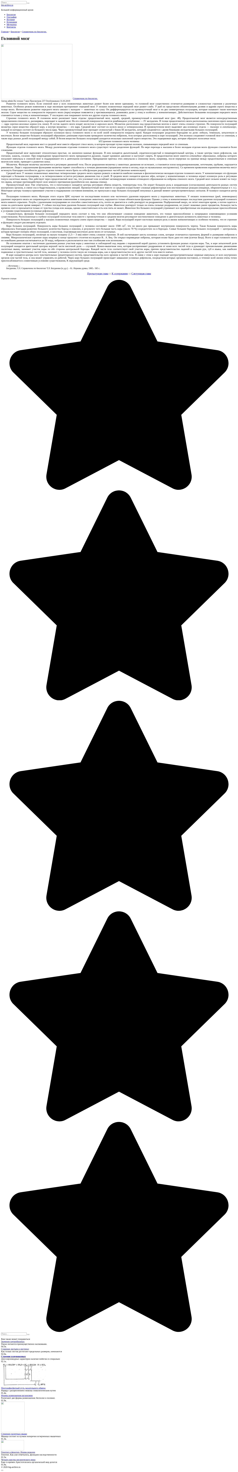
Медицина (12, 24)
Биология (11, 14)
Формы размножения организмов (17, 1395)
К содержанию (120, 273)
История (11, 19)
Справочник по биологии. (85, 98)
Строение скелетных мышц (14, 1434)
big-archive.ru (7, 5)
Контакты (11, 27)
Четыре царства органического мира (18, 1459)
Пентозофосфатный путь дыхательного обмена (23, 1388)
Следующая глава (141, 273)
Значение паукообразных (13, 1341)
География (11, 17)
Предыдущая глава (97, 273)
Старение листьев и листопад (15, 1349)
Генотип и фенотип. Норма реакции (18, 1452)
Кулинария (12, 22)
